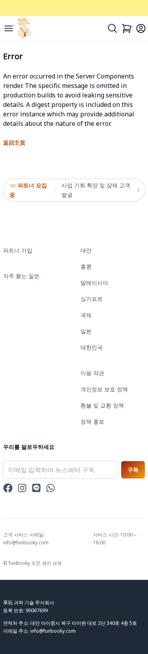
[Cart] (127, 28)
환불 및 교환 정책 (102, 405)
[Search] (112, 28)
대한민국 (92, 347)
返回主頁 (14, 142)
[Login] (141, 28)
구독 (133, 469)
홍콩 (86, 266)
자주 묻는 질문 (21, 276)
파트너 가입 (17, 250)
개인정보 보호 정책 (104, 389)
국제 (86, 315)
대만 (86, 250)
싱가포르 (92, 299)
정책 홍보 (92, 421)
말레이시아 (94, 282)
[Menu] (8, 28)
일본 (86, 331)
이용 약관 (92, 373)
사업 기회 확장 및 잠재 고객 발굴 (96, 189)
